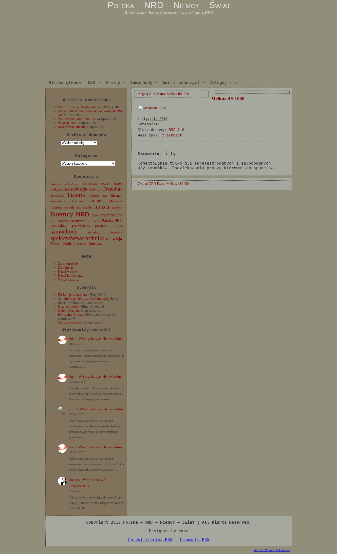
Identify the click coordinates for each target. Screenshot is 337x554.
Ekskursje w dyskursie (73, 295)
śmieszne (96, 244)
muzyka (117, 207)
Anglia (55, 184)
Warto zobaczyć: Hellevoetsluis (79, 107)
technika (95, 238)
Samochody (141, 82)
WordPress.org (68, 279)
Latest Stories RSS (150, 539)
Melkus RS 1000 (227, 98)
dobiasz (74, 480)
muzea (101, 207)
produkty (59, 225)
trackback (172, 135)
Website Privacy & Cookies (272, 550)
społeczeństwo (67, 238)
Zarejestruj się (68, 264)
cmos (72, 409)
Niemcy (112, 82)
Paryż (54, 220)
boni (72, 339)
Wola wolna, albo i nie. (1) (77, 119)
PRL (118, 220)
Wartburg (68, 244)
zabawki (82, 244)
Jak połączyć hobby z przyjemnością (83, 299)
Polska (107, 220)
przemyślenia (81, 226)
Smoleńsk (116, 232)
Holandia (94, 195)
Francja (95, 189)
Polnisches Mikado (71, 314)
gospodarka (57, 195)
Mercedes (115, 201)
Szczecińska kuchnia (72, 127)
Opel (95, 215)
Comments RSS (194, 539)
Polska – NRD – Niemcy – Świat (169, 5)
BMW (118, 184)
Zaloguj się (223, 82)
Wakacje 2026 (67, 123)
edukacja (78, 188)
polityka (94, 220)
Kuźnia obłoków (69, 306)
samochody (64, 231)
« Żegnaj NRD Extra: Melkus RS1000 (162, 94)
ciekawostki (60, 189)
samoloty (94, 232)
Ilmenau (116, 195)
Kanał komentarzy (70, 275)
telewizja (114, 238)
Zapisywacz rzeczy (71, 322)
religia (117, 226)
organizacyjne (111, 215)
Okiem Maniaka (69, 310)
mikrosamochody (63, 207)
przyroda (101, 226)
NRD (91, 82)
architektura (71, 184)
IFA (105, 195)
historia (76, 195)
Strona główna (65, 82)
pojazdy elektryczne (72, 221)
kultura (96, 200)
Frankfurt (112, 188)
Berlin (105, 184)
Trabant (56, 244)
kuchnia (77, 201)
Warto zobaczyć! (181, 82)
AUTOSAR (90, 184)
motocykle (84, 207)
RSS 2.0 (176, 130)
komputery (58, 201)
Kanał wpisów (68, 271)
